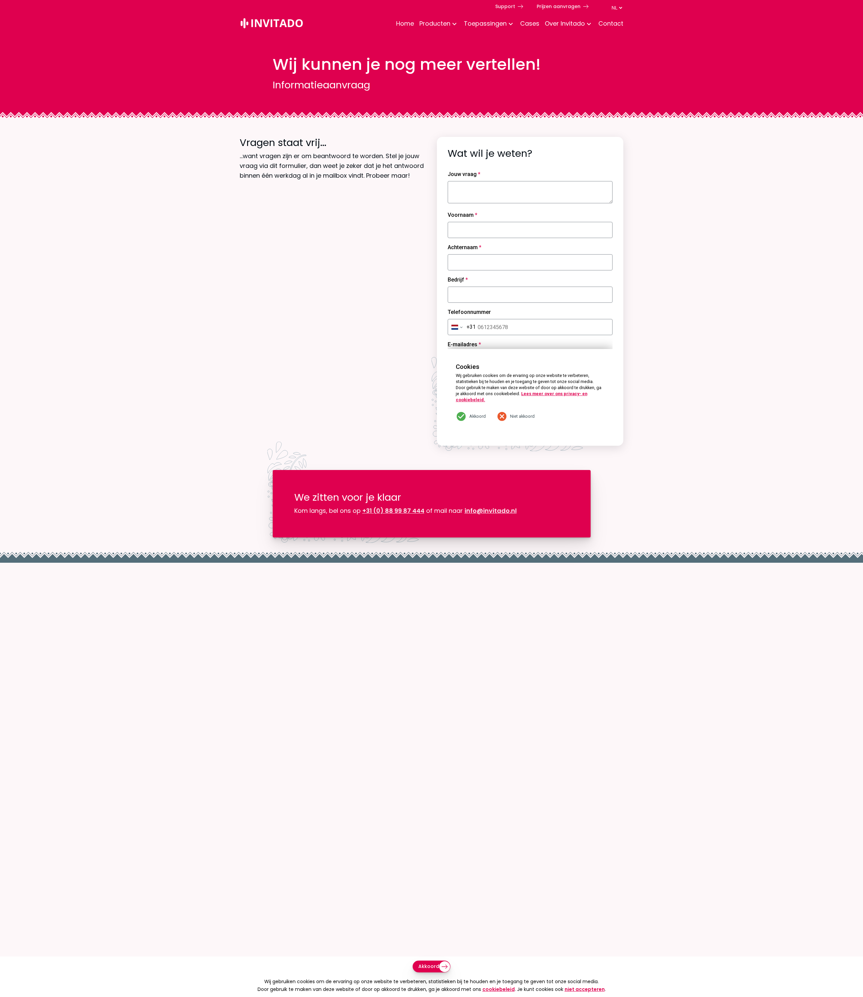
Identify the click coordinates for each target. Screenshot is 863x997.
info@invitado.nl (491, 510)
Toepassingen (485, 23)
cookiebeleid (498, 989)
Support (505, 6)
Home (405, 23)
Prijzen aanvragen (559, 6)
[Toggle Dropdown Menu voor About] (589, 24)
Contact (610, 23)
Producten (434, 23)
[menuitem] (402, 24)
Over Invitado (565, 23)
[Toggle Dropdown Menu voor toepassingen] (511, 24)
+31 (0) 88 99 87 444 (393, 510)
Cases (529, 23)
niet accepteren (585, 989)
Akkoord (428, 966)
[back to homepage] (272, 24)
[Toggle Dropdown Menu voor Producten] (454, 24)
